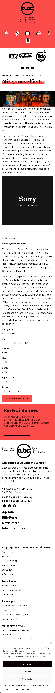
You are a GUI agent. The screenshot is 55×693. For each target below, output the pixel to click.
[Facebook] (22, 68)
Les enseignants (10, 619)
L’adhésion (7, 594)
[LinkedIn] (27, 68)
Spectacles (7, 552)
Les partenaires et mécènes (15, 630)
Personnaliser (28, 679)
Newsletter (10, 522)
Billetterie (9, 517)
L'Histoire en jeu (9, 561)
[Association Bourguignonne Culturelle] (27, 12)
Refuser (27, 671)
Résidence (7, 556)
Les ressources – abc (12, 590)
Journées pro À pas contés (15, 605)
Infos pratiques (13, 528)
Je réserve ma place (17, 398)
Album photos (9, 585)
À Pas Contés (8, 333)
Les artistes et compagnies (15, 614)
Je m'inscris (18, 432)
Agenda (8, 512)
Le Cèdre (6, 362)
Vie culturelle (8, 565)
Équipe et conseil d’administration (18, 639)
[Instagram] (32, 68)
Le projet (6, 634)
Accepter (27, 664)
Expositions (7, 570)
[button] (51, 642)
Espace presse (9, 610)
